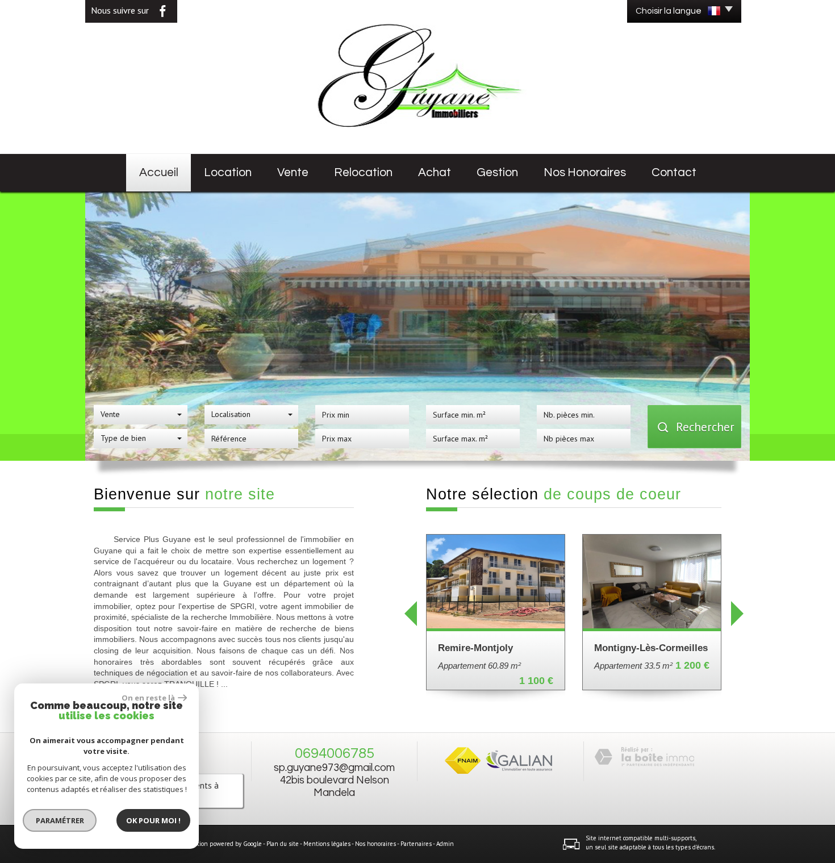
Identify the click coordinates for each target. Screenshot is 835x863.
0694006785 (334, 753)
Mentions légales (326, 844)
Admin (445, 844)
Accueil (158, 172)
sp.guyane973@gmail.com (334, 767)
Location (228, 172)
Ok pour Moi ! (153, 820)
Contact (674, 172)
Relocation (363, 172)
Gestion (497, 172)
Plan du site (282, 844)
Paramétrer (60, 820)
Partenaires (416, 844)
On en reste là (148, 698)
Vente (292, 172)
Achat (434, 172)
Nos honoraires (585, 172)
